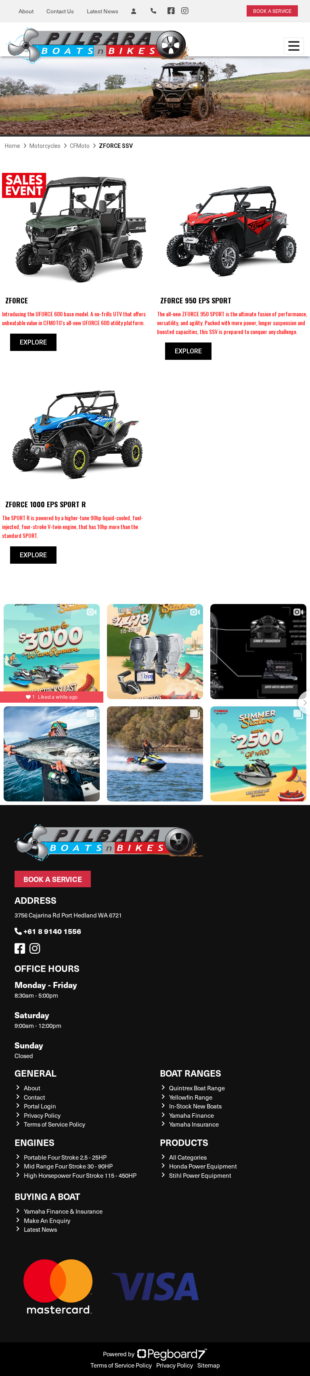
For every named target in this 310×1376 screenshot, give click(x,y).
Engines (34, 1142)
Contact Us (60, 11)
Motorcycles (45, 146)
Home (12, 146)
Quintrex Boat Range (197, 1087)
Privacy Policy (42, 1115)
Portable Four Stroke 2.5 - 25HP (65, 1157)
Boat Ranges (190, 1073)
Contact (34, 1097)
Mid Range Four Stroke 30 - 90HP (68, 1166)
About (26, 11)
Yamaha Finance (191, 1115)
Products (184, 1142)
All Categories (188, 1157)
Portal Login (40, 1106)
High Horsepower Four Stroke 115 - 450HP (80, 1175)
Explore (33, 342)
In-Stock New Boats (195, 1106)
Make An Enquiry (47, 1220)
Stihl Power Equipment (200, 1175)
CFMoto (80, 146)
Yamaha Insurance (194, 1124)
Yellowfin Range (190, 1097)
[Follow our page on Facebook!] (171, 11)
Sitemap (208, 1365)
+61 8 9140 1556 (52, 931)
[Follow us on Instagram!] (36, 950)
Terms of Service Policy (54, 1124)
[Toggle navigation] (294, 45)
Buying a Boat (47, 1196)
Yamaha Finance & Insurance (63, 1211)
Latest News (102, 11)
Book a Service (52, 879)
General (36, 1073)
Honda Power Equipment (203, 1166)
